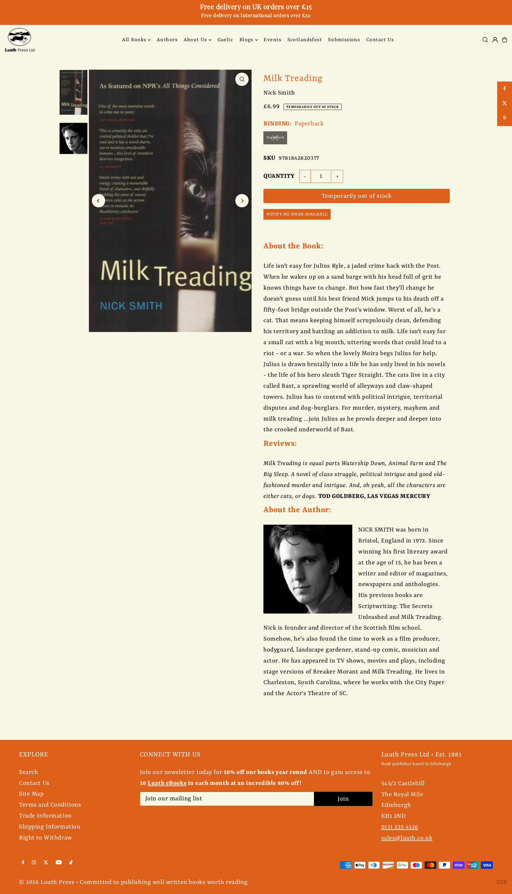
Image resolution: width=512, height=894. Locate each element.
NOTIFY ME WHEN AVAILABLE (297, 214)
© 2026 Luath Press (46, 882)
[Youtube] (59, 862)
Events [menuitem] (272, 40)
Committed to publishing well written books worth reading (163, 882)
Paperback (275, 138)
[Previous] (98, 200)
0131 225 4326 (399, 827)
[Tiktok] (71, 862)
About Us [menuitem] (195, 40)
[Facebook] (23, 862)
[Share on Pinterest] (504, 118)
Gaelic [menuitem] (225, 40)
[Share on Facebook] (504, 89)
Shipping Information (50, 826)
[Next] (242, 200)
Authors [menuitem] (167, 40)
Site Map (31, 794)
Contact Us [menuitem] (380, 40)
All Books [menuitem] (134, 40)
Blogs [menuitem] (246, 40)
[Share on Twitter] (504, 103)
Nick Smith (279, 93)
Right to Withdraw (45, 837)
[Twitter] (46, 862)
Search (28, 772)
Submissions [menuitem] (344, 40)
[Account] (495, 39)
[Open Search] (485, 39)
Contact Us (34, 783)
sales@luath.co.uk (407, 838)
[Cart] (504, 39)
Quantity (279, 176)
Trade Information (45, 815)
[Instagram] (34, 862)
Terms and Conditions (50, 805)
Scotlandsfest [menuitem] (304, 40)
